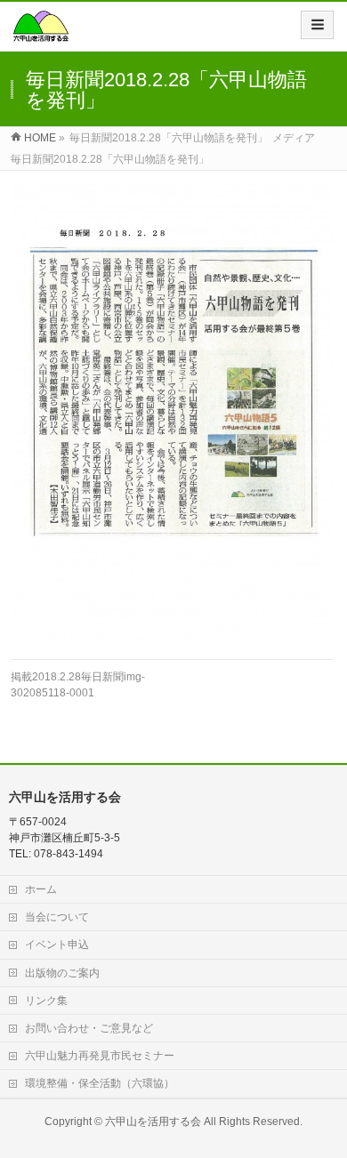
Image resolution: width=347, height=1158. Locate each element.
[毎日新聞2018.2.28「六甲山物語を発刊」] (172, 412)
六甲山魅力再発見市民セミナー (99, 1055)
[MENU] (317, 25)
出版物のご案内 (62, 973)
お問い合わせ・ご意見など (89, 1028)
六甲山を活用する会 (153, 1121)
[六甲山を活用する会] (41, 32)
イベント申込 (57, 944)
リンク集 (46, 1000)
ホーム (41, 889)
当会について (57, 917)
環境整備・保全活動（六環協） (99, 1083)
